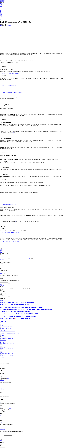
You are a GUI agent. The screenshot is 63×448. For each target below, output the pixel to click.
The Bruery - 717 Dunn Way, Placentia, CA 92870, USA (10, 143)
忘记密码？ (8, 378)
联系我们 (3, 358)
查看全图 (5, 321)
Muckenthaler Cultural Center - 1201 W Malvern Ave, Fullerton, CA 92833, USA (13, 133)
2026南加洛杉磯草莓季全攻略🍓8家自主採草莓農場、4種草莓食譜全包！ (17, 318)
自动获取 (10, 408)
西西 (1, 273)
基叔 (2, 267)
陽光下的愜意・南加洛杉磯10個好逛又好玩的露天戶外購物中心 (14, 304)
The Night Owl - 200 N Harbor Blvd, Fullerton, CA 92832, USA (11, 73)
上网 (13, 132)
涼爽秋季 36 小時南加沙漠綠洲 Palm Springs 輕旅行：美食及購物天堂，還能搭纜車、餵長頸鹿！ (22, 307)
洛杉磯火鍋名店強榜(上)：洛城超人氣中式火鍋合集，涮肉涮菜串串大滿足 (17, 302)
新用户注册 (2, 380)
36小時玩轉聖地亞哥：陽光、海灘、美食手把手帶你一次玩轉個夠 (15, 311)
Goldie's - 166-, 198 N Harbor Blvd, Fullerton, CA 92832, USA (10, 85)
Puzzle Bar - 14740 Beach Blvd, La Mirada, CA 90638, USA (10, 241)
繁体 (10, 25)
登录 (29, 258)
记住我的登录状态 (4, 378)
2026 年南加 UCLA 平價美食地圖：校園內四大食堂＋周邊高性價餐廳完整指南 (18, 316)
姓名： (1, 433)
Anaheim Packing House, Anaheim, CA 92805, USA (9, 204)
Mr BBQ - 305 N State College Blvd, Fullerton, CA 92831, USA (11, 232)
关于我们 (3, 357)
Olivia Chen (2, 260)
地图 (8, 25)
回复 (9, 283)
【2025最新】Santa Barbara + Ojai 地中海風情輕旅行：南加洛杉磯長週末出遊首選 (19, 313)
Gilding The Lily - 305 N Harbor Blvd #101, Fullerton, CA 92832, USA (12, 92)
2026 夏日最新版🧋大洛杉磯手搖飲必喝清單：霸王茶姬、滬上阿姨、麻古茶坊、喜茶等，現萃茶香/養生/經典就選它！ (27, 309)
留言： (1, 439)
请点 (15, 221)
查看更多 (1, 300)
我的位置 (1, 321)
